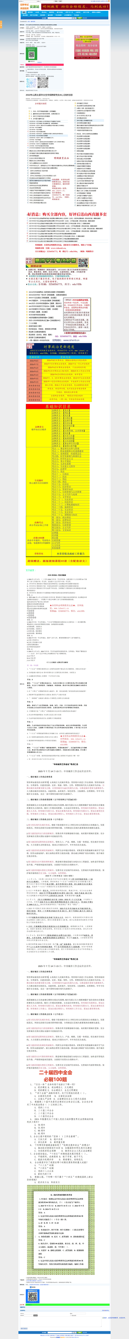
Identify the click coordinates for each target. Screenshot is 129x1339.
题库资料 (30, 12)
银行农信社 (60, 12)
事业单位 (44, 12)
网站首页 (42, 1335)
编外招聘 (50, 15)
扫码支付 (39, 62)
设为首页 (98, 1)
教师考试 (51, 12)
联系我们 (62, 1335)
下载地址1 (28, 64)
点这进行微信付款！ (44, 1284)
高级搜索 (85, 18)
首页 (24, 12)
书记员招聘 (58, 15)
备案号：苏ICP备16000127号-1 (77, 1335)
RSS (107, 1)
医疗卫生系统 (34, 15)
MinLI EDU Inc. (75, 1337)
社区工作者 (86, 12)
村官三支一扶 (69, 12)
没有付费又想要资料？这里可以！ (35, 1280)
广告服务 (57, 1335)
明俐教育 (58, 1337)
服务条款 (52, 1335)
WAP (87, 1335)
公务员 (37, 12)
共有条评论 (105, 1310)
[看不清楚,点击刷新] (35, 1315)
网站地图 (67, 1335)
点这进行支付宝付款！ (34, 1284)
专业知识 (76, 15)
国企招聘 (25, 15)
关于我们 (47, 1335)
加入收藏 (93, 1)
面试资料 (42, 15)
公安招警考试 (68, 15)
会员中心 (103, 1)
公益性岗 (78, 12)
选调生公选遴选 (96, 12)
